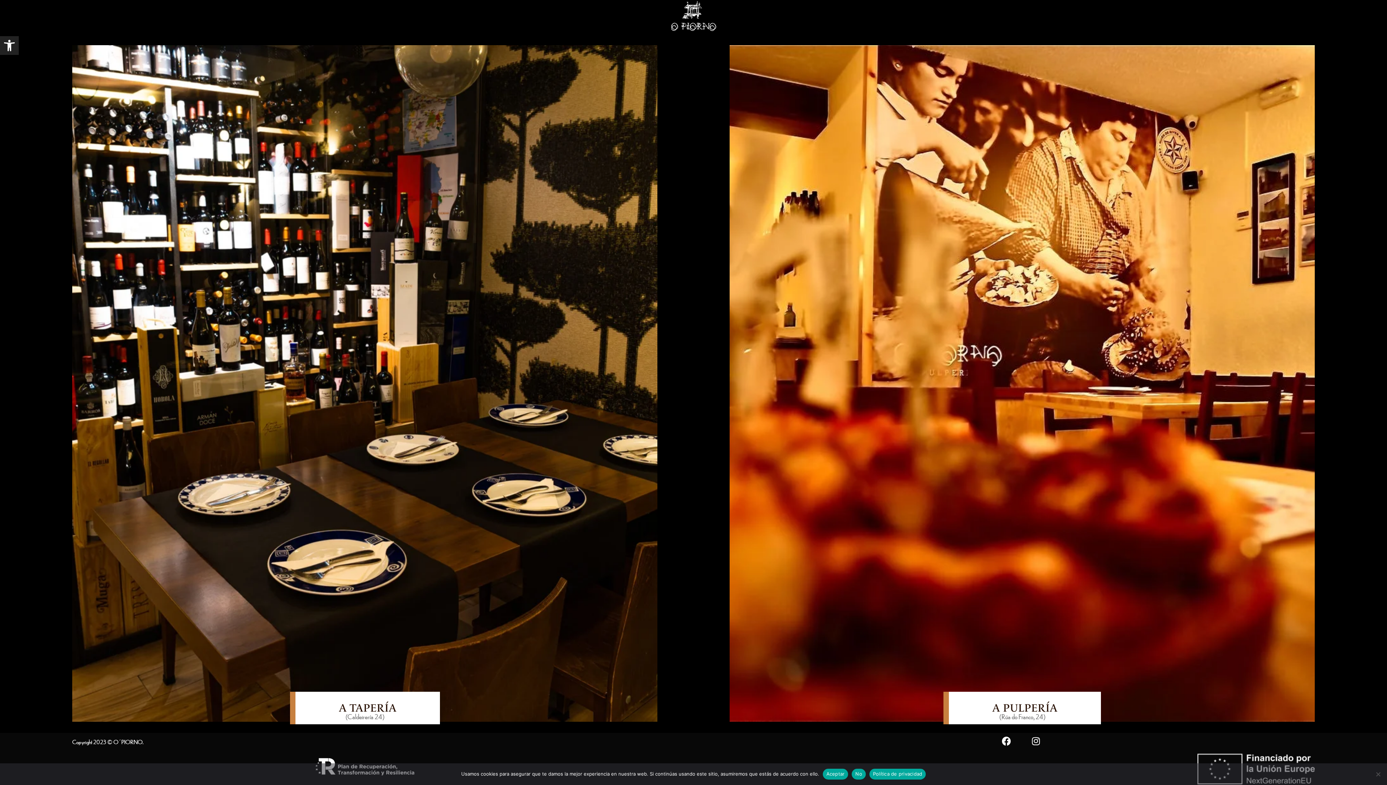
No (858, 774)
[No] (1378, 774)
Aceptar (835, 774)
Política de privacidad (897, 774)
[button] (9, 45)
